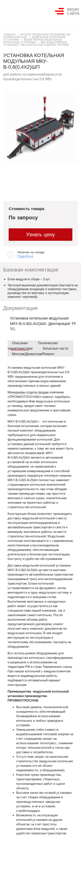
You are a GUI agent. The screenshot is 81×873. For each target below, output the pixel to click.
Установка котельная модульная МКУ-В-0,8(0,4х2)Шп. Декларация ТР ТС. (43, 323)
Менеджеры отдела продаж (28, 392)
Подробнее (25, 256)
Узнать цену (40, 234)
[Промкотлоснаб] (19, 11)
